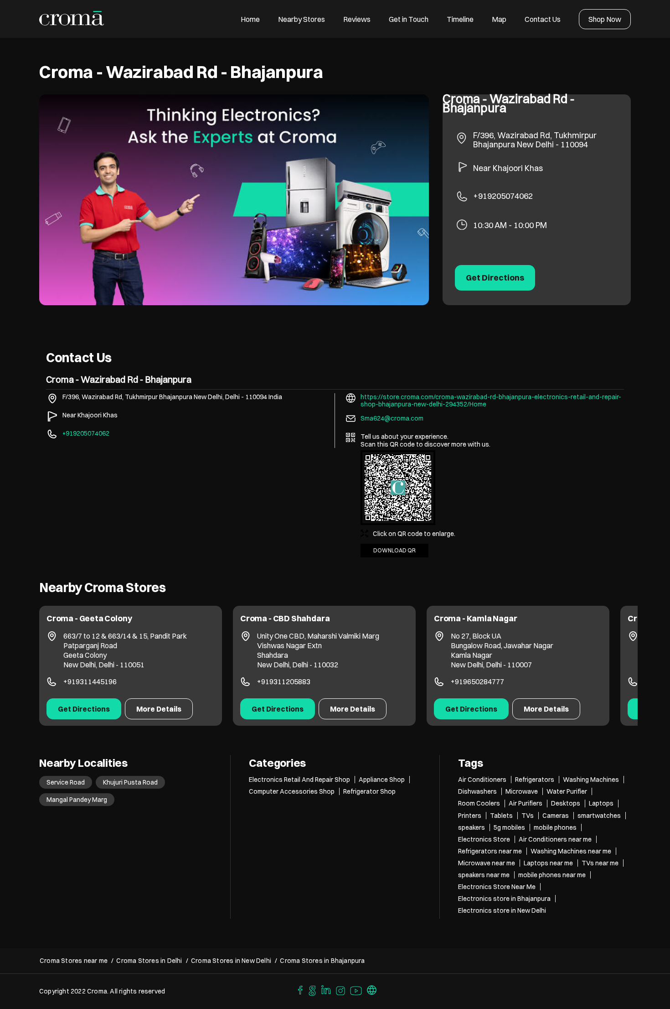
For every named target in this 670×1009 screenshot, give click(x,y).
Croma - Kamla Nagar (475, 618)
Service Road (65, 782)
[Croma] (71, 19)
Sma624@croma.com (392, 418)
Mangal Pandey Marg (76, 799)
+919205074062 (503, 196)
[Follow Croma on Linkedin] (326, 989)
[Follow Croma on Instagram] (341, 989)
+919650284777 (477, 681)
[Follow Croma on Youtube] (356, 989)
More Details (158, 708)
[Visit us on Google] (312, 989)
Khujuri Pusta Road (130, 782)
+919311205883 (283, 681)
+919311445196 (90, 681)
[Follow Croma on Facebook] (298, 989)
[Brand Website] (372, 989)
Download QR (394, 550)
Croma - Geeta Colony (89, 618)
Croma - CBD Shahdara (285, 618)
